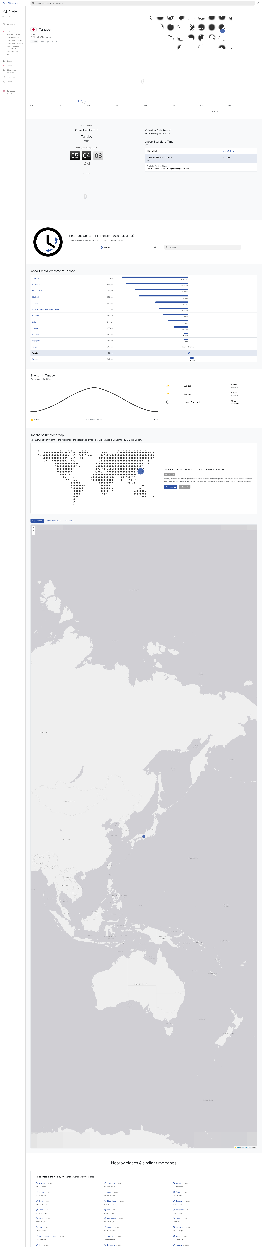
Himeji (39, 1245)
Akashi (108, 1227)
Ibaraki (40, 1192)
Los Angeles (36, 278)
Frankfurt (40, 309)
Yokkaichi (178, 1227)
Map (8, 54)
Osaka (40, 1210)
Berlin (34, 309)
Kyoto (39, 1201)
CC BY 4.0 (169, 474)
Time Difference (13, 37)
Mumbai (35, 328)
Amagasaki (178, 1210)
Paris (47, 309)
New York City (37, 291)
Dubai (34, 322)
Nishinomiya (110, 1218)
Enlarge (185, 487)
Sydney (35, 359)
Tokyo (34, 347)
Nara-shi (177, 1183)
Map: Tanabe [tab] (37, 521)
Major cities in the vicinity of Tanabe (65, 1176)
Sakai (39, 1218)
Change (10, 17)
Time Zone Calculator (15, 43)
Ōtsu (176, 1192)
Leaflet (238, 1147)
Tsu (39, 1227)
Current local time (13, 35)
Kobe (176, 1218)
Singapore (36, 340)
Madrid (51, 309)
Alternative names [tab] (54, 521)
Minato (177, 1236)
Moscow (35, 316)
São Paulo (36, 297)
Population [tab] (70, 521)
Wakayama (109, 1236)
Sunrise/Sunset (12, 51)
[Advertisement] (91, 80)
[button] (13, 65)
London (35, 303)
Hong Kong (36, 334)
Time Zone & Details (14, 40)
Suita (107, 1192)
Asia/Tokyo (228, 151)
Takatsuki (109, 1183)
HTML (86, 173)
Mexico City (36, 284)
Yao (107, 1210)
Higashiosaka (110, 1201)
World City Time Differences (13, 47)
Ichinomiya (109, 1245)
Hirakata (40, 1183)
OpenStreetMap (246, 1147)
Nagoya (177, 1245)
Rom (57, 309)
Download (171, 487)
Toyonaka (178, 1201)
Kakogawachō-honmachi (46, 1236)
